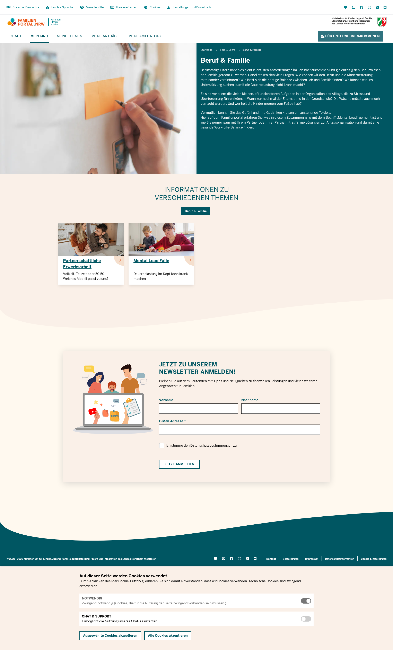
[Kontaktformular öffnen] (345, 7)
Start (16, 36)
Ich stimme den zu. (201, 445)
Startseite (206, 50)
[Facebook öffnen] (362, 7)
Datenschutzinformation (339, 559)
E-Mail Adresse (171, 421)
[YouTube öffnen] (384, 7)
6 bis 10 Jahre (227, 50)
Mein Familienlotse (146, 36)
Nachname (249, 400)
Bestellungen (290, 559)
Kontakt (271, 559)
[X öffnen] (377, 7)
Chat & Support (96, 616)
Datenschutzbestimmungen (211, 445)
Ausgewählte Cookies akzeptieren (110, 635)
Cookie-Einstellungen (373, 559)
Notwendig (92, 598)
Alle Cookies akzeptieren (168, 635)
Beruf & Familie (196, 211)
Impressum (311, 559)
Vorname (166, 400)
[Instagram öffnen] (369, 7)
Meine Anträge (105, 36)
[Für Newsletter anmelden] (353, 7)
